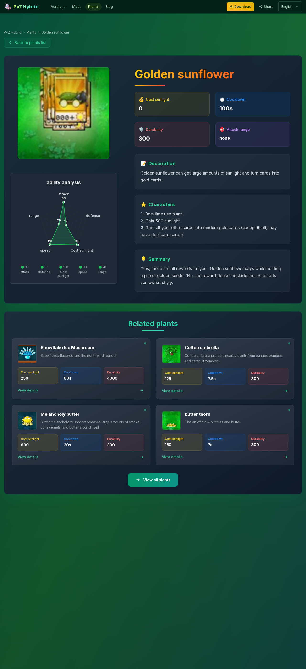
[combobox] (290, 6)
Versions (58, 7)
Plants (93, 7)
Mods (77, 7)
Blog (109, 7)
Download (242, 7)
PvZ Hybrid (13, 32)
